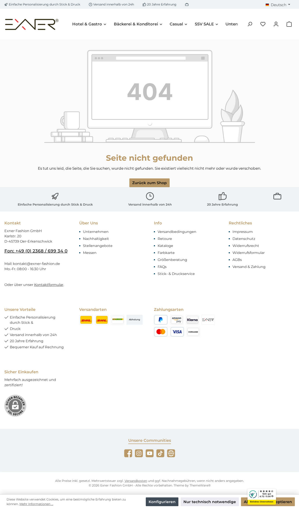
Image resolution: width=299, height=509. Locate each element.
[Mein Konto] (276, 24)
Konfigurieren (162, 502)
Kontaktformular (48, 285)
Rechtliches (240, 223)
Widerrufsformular (248, 253)
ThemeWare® (200, 485)
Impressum (242, 232)
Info (158, 223)
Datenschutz (243, 239)
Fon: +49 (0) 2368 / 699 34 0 (35, 251)
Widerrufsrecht (245, 246)
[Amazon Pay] (176, 320)
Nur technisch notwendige (209, 502)
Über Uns (88, 223)
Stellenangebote (98, 246)
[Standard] (117, 320)
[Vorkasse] (193, 332)
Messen (90, 253)
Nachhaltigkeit (96, 239)
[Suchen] (249, 24)
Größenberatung (172, 260)
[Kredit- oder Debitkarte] (169, 332)
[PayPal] (161, 320)
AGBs (237, 260)
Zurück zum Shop (149, 183)
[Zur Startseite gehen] (31, 24)
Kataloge (165, 246)
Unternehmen (96, 232)
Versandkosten (136, 481)
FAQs (162, 267)
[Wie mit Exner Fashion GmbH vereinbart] (208, 320)
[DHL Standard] (86, 320)
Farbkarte (166, 253)
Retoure (165, 239)
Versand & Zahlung (249, 267)
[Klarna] (192, 320)
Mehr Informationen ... (36, 504)
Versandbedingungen (177, 232)
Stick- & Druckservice (176, 274)
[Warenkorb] (289, 24)
